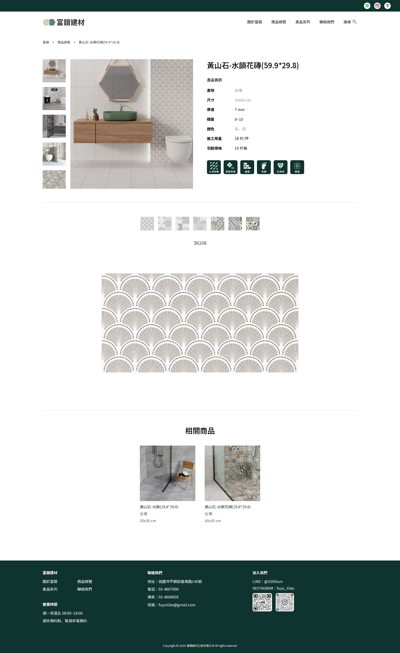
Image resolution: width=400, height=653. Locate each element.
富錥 (46, 42)
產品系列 (302, 22)
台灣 (238, 90)
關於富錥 (254, 22)
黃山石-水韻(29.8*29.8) (159, 506)
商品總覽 (278, 22)
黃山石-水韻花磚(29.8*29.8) (228, 506)
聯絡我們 (326, 22)
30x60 (240, 100)
